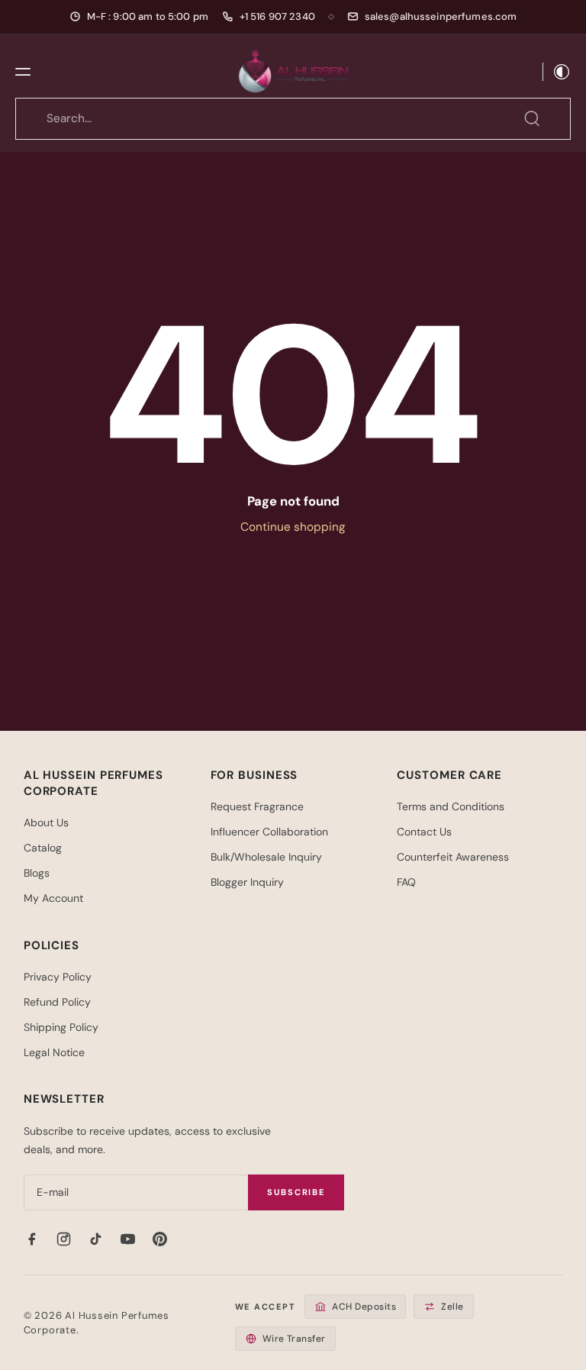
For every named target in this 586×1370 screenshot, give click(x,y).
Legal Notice (54, 1052)
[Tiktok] (96, 1238)
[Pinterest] (160, 1238)
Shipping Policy (61, 1027)
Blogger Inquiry (247, 882)
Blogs (37, 873)
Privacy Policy (58, 977)
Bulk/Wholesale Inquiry (266, 857)
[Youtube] (128, 1238)
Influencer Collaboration (269, 831)
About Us (46, 822)
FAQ (406, 882)
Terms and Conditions (450, 806)
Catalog (43, 848)
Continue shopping (293, 527)
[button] (23, 72)
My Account (53, 898)
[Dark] (557, 72)
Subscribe (296, 1192)
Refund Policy (57, 1002)
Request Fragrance (257, 806)
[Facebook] (32, 1238)
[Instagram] (64, 1238)
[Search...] (532, 118)
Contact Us (424, 831)
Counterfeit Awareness (453, 857)
